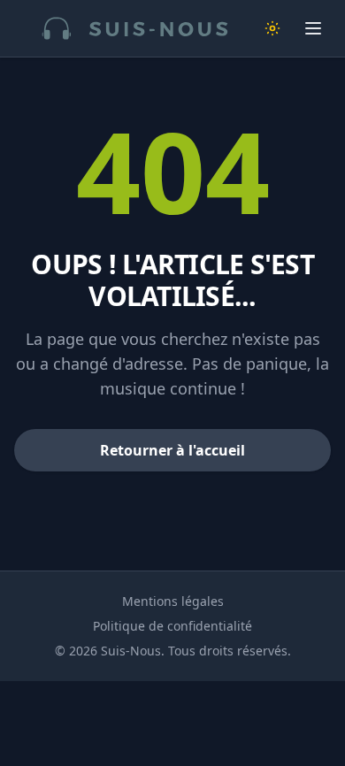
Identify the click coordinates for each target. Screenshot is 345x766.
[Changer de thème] (272, 28)
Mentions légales (173, 601)
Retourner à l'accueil (172, 450)
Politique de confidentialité (172, 625)
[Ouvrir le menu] (313, 28)
